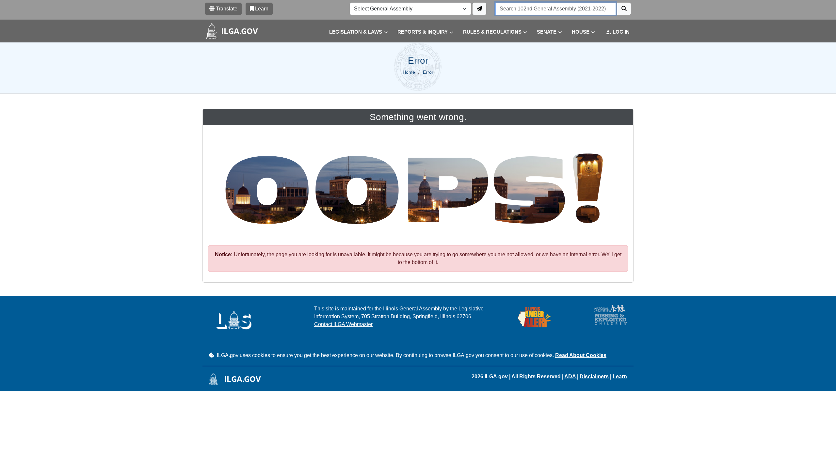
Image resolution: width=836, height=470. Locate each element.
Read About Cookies (580, 355)
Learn (620, 376)
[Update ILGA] (479, 9)
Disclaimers (594, 376)
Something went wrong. (418, 117)
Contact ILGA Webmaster (343, 324)
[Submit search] (624, 9)
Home (409, 72)
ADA (570, 376)
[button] (353, 32)
